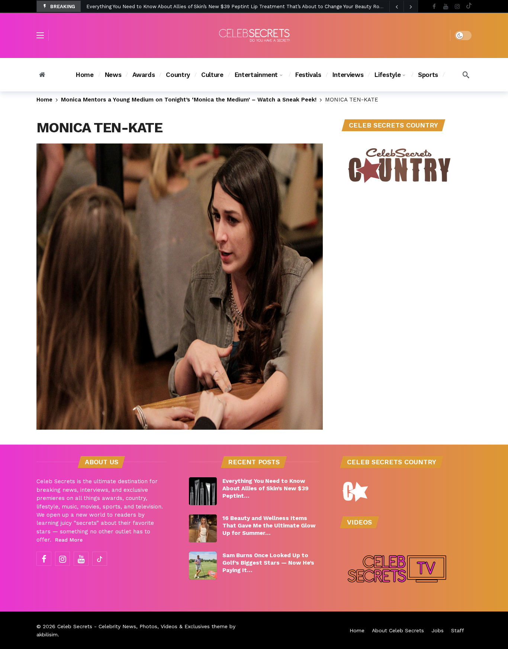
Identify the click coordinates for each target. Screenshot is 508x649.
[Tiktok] (468, 6)
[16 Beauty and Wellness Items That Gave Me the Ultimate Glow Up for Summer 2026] (203, 528)
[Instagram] (457, 6)
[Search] (466, 74)
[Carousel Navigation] (403, 7)
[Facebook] (434, 6)
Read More (69, 540)
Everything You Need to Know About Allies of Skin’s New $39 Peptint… (265, 488)
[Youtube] (445, 6)
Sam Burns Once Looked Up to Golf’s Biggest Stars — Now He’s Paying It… (268, 563)
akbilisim (47, 634)
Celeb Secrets (74, 626)
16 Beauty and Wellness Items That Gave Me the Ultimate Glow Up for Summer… (269, 525)
